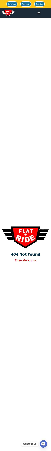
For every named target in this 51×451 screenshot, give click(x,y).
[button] (39, 13)
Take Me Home (25, 260)
